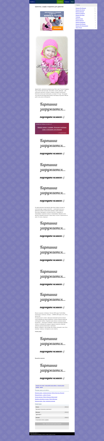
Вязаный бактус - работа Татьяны (43, 395)
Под (67, 1)
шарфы (37, 387)
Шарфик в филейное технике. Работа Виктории (46, 399)
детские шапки (60, 385)
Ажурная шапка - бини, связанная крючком (45, 401)
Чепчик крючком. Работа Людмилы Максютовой (46, 397)
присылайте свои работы (51, 385)
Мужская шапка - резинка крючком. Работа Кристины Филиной (49, 393)
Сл (60, 1)
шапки (41, 387)
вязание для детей (40, 385)
